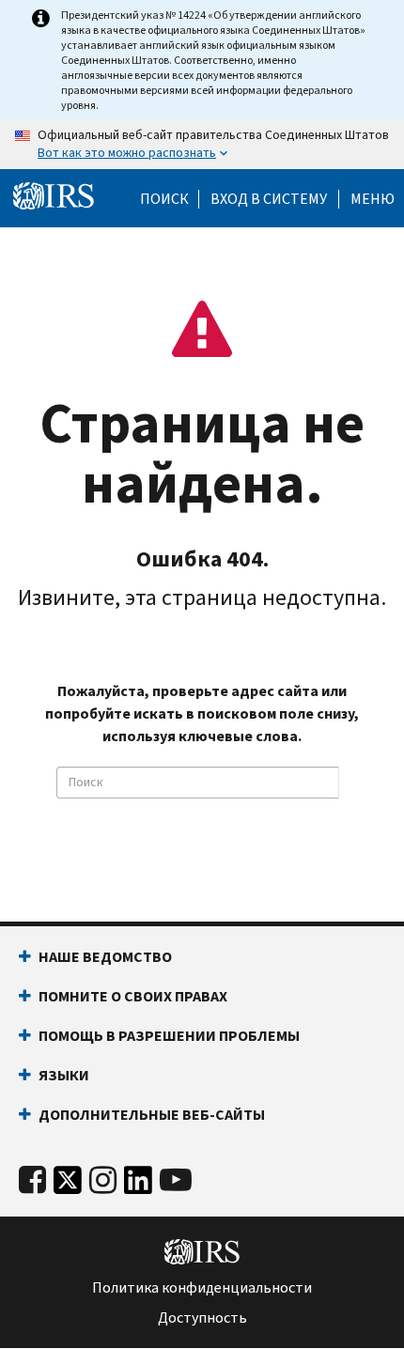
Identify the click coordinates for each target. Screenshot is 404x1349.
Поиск (164, 199)
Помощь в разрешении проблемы (169, 1036)
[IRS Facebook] (32, 1180)
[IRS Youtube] (176, 1180)
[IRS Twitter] (68, 1185)
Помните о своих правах (133, 996)
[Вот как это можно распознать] (202, 144)
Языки (64, 1075)
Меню (372, 199)
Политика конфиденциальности (202, 1288)
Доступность (202, 1318)
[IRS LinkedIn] (138, 1185)
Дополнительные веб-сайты (152, 1114)
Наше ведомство (105, 957)
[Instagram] (103, 1180)
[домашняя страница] (53, 196)
